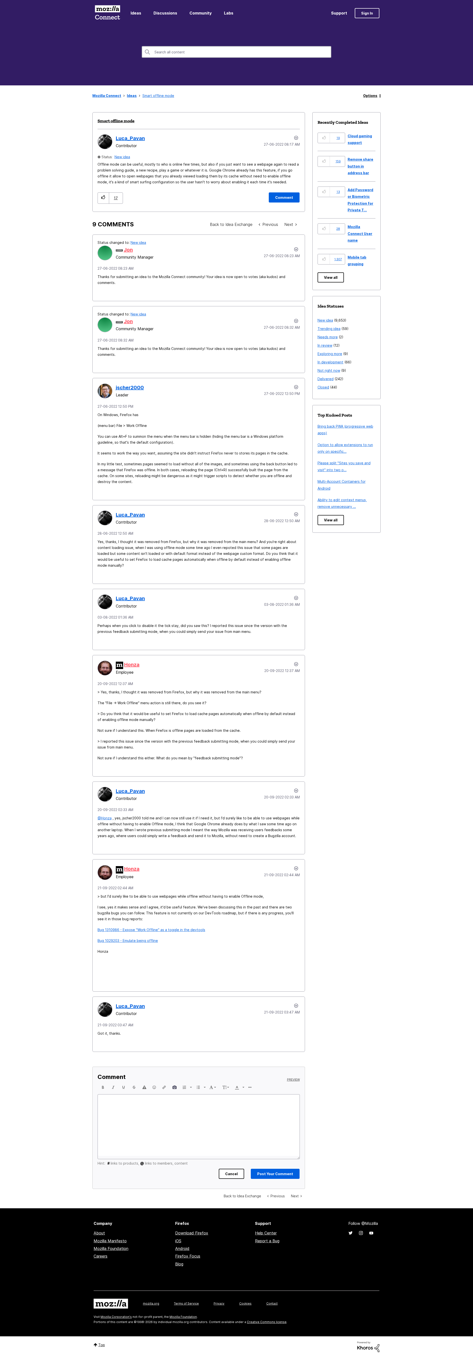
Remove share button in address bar (360, 166)
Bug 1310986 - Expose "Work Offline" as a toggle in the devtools (151, 930)
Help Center (266, 1233)
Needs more (328, 337)
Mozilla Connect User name (360, 233)
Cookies (245, 1303)
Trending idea (329, 329)
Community (200, 13)
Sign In (367, 13)
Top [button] (101, 1345)
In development (330, 362)
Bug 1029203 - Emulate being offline (128, 940)
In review (325, 345)
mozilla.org (151, 1303)
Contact (272, 1303)
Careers (100, 1256)
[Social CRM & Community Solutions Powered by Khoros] (368, 1346)
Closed (323, 387)
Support (339, 13)
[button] (103, 198)
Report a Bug (267, 1240)
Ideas (136, 13)
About (99, 1233)
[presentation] (103, 1087)
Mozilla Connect (107, 13)
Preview (293, 1079)
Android (182, 1248)
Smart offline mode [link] (158, 96)
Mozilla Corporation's (116, 1317)
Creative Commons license (267, 1322)
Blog (179, 1264)
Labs (228, 13)
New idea (122, 157)
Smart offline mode (116, 121)
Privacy (219, 1303)
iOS (178, 1240)
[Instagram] (361, 1233)
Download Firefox (191, 1233)
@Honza (105, 818)
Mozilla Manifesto (110, 1240)
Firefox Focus (187, 1256)
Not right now (329, 370)
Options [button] (370, 96)
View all (331, 277)
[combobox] (236, 52)
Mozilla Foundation (111, 1248)
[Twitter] (350, 1233)
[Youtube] (371, 1233)
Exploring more (330, 354)
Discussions (165, 13)
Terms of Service (186, 1303)
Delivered (326, 379)
